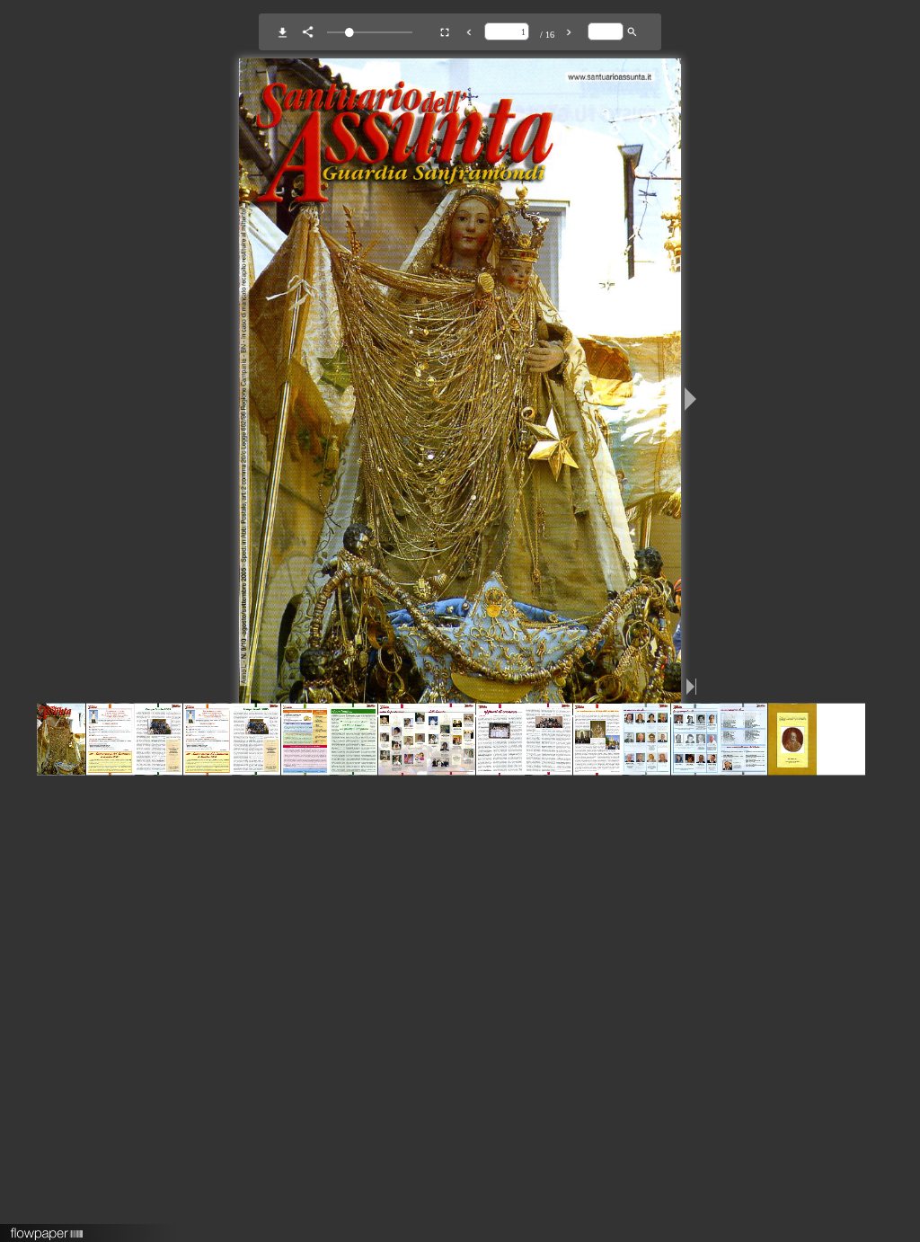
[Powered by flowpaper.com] (47, 1227)
